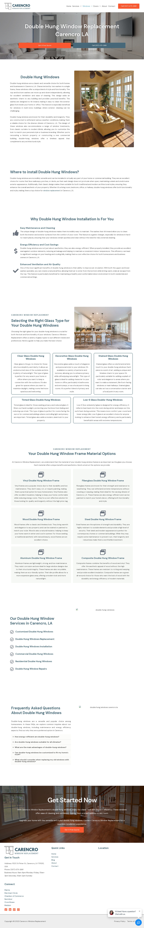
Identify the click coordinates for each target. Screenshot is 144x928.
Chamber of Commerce (14, 896)
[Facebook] (5, 909)
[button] (80, 6)
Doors (95, 6)
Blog (53, 860)
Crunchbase (9, 902)
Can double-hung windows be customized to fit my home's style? (41, 753)
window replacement (51, 190)
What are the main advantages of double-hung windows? (40, 747)
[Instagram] (18, 909)
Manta (7, 890)
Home (68, 6)
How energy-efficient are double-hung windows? (37, 737)
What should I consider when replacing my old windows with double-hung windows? (42, 761)
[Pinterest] (14, 909)
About (104, 6)
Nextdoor (8, 899)
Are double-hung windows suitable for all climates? (38, 742)
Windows (86, 6)
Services (75, 6)
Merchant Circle (11, 893)
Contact (111, 6)
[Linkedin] (10, 909)
